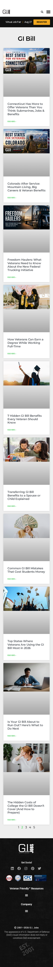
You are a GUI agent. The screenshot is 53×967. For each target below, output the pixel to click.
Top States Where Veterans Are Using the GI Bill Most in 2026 (25, 644)
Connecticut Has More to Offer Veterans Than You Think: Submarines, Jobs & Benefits (25, 109)
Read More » (11, 121)
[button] (42, 12)
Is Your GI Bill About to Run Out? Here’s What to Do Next (25, 725)
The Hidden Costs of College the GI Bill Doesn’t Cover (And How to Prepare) (25, 807)
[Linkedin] (12, 868)
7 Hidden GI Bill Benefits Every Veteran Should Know (24, 419)
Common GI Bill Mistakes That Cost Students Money (26, 570)
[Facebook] (19, 868)
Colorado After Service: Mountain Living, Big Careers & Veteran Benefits (26, 187)
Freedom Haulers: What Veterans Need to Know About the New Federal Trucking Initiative (24, 265)
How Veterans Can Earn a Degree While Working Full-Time (25, 343)
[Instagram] (25, 868)
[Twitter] (39, 868)
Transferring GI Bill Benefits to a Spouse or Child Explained (23, 495)
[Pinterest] (32, 868)
